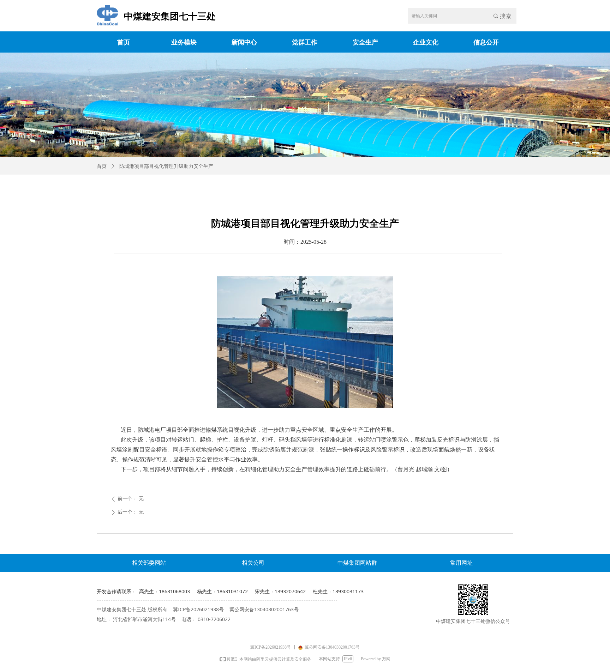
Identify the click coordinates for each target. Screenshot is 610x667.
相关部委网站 (149, 563)
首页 (102, 166)
